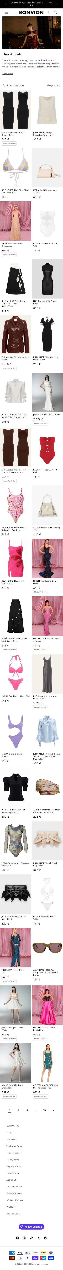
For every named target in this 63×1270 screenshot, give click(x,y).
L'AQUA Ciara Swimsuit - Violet (13, 755)
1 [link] (9, 1110)
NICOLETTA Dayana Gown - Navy (45, 582)
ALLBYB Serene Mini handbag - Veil (47, 528)
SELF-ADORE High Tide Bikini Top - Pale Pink (15, 191)
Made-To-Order (13, 1213)
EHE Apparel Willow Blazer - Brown (15, 358)
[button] (6, 12)
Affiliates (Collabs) (15, 1200)
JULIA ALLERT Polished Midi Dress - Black (46, 358)
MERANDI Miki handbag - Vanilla (45, 191)
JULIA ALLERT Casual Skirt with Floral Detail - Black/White (14, 304)
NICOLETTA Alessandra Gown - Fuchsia (47, 639)
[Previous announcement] (6, 4)
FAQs (8, 1132)
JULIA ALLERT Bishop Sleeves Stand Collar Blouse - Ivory (15, 416)
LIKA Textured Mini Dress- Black (45, 302)
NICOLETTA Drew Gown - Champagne (13, 244)
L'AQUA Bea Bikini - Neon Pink (16, 696)
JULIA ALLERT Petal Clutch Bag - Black (14, 917)
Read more (7, 73)
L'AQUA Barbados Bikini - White (44, 917)
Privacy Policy (12, 1159)
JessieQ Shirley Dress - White (46, 415)
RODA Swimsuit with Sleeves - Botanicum (15, 864)
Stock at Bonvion (14, 1186)
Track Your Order (14, 1146)
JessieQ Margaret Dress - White (13, 1029)
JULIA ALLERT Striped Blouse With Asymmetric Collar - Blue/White (46, 756)
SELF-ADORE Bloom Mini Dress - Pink (13, 582)
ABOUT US (11, 1180)
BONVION (27, 1264)
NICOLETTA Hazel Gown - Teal (14, 971)
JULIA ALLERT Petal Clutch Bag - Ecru (45, 864)
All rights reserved (40, 1264)
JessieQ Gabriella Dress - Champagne (13, 1086)
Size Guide (11, 1139)
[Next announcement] (57, 4)
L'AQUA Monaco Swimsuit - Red (45, 471)
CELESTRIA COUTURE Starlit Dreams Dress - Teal (46, 1086)
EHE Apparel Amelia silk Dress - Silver (44, 697)
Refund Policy (12, 1173)
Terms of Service (14, 1152)
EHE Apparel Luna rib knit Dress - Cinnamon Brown (14, 471)
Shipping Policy (13, 1166)
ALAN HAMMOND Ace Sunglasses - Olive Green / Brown (45, 973)
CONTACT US (12, 1125)
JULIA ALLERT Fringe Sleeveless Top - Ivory (43, 133)
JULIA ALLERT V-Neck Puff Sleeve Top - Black (13, 811)
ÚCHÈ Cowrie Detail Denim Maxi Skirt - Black (14, 639)
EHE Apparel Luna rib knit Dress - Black (14, 133)
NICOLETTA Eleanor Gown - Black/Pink (46, 1029)
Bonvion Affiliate (13, 1193)
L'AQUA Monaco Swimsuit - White (45, 244)
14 (44, 1110)
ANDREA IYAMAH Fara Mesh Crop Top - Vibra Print (46, 811)
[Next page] (53, 1110)
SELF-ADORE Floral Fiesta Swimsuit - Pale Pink (13, 528)
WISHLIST (11, 1206)
